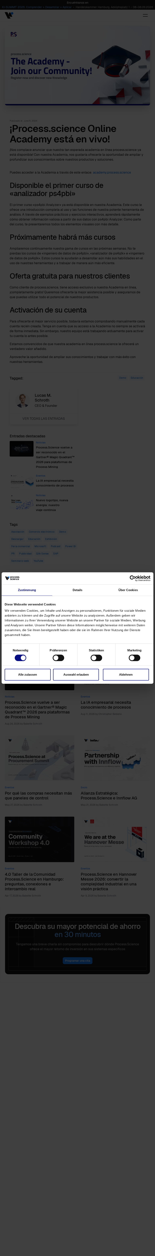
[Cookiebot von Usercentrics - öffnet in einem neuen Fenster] (132, 578)
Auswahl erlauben (76, 674)
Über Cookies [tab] (128, 590)
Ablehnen (126, 674)
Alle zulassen (27, 674)
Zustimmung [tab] (27, 590)
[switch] (58, 658)
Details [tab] (78, 590)
